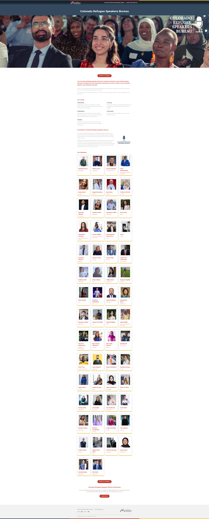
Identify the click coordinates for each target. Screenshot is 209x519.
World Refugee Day (131, 2)
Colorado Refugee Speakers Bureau (114, 2)
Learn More (104, 496)
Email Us (79, 511)
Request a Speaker (104, 75)
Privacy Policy (94, 516)
